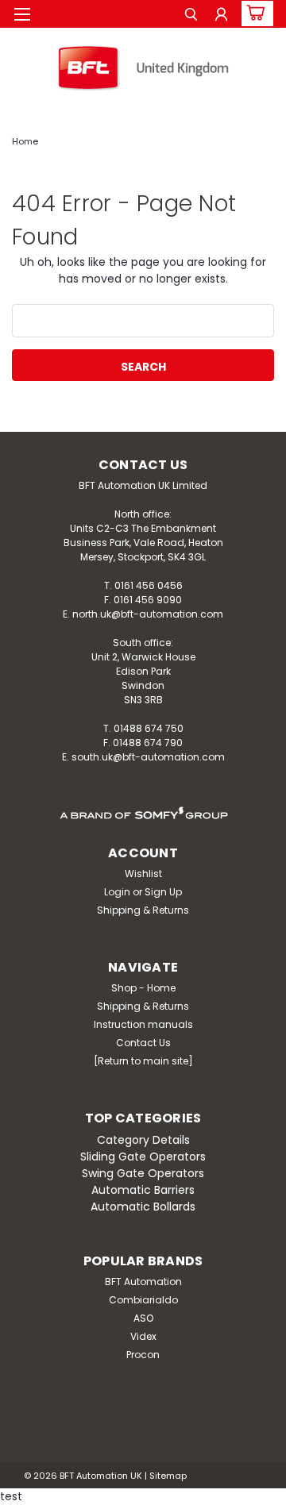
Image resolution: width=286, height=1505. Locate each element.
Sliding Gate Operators (143, 1156)
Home (25, 141)
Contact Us (143, 1042)
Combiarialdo (143, 1300)
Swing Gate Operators (143, 1173)
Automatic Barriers (143, 1190)
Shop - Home (143, 988)
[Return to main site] (143, 1061)
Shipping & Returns (143, 910)
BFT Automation (143, 1281)
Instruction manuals (143, 1024)
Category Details (143, 1140)
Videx (143, 1336)
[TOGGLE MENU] (22, 14)
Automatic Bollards (143, 1206)
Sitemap (168, 1475)
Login (117, 892)
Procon (143, 1354)
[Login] (221, 16)
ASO (143, 1318)
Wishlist (143, 873)
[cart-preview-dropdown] (254, 13)
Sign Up (163, 892)
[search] (191, 16)
